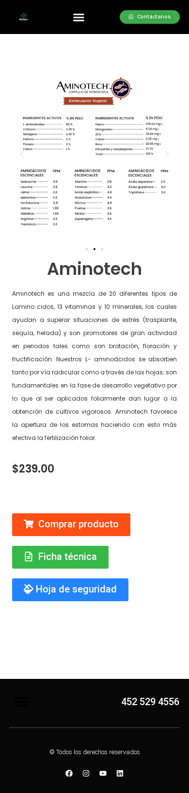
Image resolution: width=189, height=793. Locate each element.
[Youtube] (103, 773)
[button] (79, 17)
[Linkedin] (120, 773)
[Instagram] (86, 773)
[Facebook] (69, 773)
